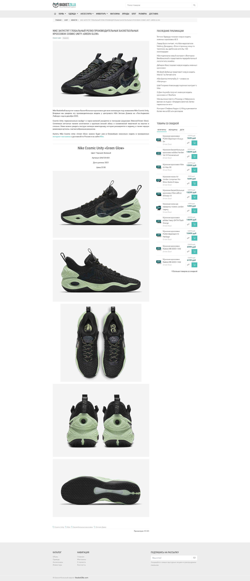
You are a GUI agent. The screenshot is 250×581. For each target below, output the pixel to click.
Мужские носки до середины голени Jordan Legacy (173, 206)
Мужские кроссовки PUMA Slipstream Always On (173, 139)
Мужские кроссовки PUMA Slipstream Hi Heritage (171, 234)
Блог (134, 14)
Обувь (61, 14)
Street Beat (167, 144)
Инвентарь (101, 14)
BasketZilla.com (81, 578)
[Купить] (194, 142)
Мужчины (162, 130)
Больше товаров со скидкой (185, 271)
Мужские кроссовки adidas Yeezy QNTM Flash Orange (173, 220)
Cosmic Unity (59, 527)
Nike (69, 527)
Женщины (173, 130)
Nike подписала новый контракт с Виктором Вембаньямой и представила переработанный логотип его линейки (177, 58)
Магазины (115, 14)
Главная (80, 557)
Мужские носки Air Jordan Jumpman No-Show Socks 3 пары (172, 179)
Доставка (153, 14)
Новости (65, 38)
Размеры (143, 14)
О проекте (81, 562)
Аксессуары (86, 14)
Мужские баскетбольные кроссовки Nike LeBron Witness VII (173, 193)
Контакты (81, 565)
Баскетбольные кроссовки (83, 527)
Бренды (125, 14)
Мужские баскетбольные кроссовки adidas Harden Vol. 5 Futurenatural (173, 152)
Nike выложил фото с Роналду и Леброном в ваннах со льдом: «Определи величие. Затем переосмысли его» (176, 101)
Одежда (72, 14)
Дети (182, 130)
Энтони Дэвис (100, 527)
